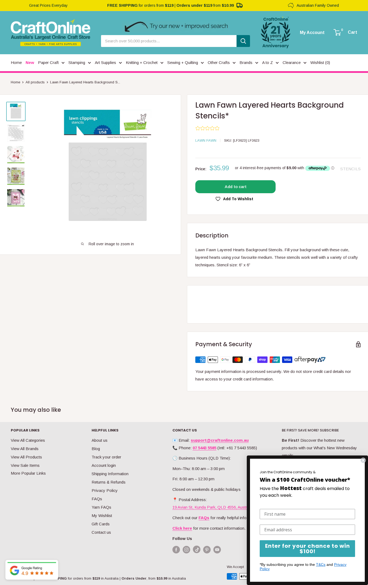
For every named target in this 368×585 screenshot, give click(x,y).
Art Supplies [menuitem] (105, 62)
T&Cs (320, 564)
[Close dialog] (363, 460)
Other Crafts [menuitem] (219, 62)
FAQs (97, 498)
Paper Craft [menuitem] (48, 62)
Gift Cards (101, 524)
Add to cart (236, 186)
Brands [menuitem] (245, 62)
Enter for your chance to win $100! (307, 548)
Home (15, 82)
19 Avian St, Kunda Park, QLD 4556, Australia (212, 507)
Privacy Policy (105, 490)
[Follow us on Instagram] (186, 549)
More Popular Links (28, 473)
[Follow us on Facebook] (176, 549)
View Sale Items (25, 465)
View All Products (26, 457)
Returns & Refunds (109, 482)
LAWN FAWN (205, 140)
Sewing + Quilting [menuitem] (182, 62)
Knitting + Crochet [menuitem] (142, 62)
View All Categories (28, 440)
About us (99, 440)
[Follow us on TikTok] (196, 551)
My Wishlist (102, 515)
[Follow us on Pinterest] (207, 549)
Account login (104, 465)
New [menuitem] (30, 62)
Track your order (106, 457)
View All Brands (25, 448)
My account (312, 32)
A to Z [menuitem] (267, 62)
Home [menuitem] (16, 62)
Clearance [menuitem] (292, 62)
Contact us (101, 532)
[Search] (243, 41)
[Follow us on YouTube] (217, 549)
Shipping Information (110, 473)
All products (35, 82)
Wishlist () (320, 62)
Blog (96, 448)
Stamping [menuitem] (76, 62)
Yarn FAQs (101, 507)
